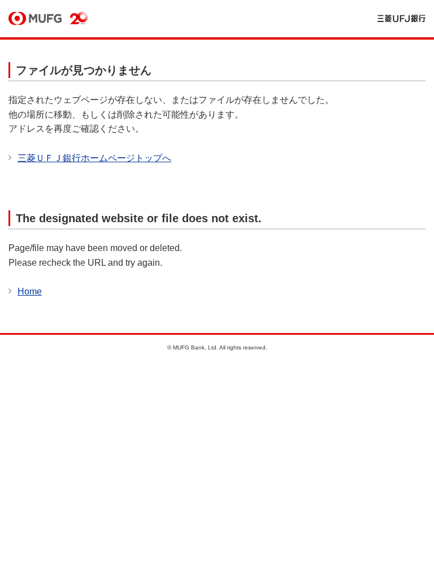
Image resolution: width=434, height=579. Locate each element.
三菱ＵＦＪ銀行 (401, 19)
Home (30, 291)
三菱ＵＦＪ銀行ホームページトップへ (94, 158)
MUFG (35, 19)
